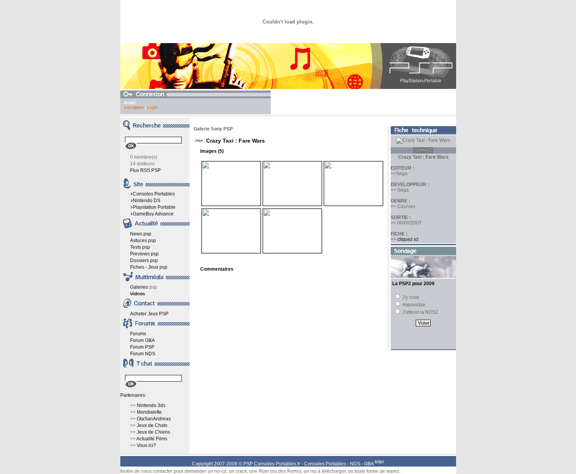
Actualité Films (151, 438)
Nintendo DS (146, 200)
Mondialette (149, 412)
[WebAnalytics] (379, 464)
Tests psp (140, 247)
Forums (138, 334)
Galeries (139, 287)
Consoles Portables (154, 194)
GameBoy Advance (153, 214)
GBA (368, 464)
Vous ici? (146, 445)
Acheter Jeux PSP (149, 314)
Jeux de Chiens (153, 432)
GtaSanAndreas (154, 419)
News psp (140, 234)
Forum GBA (142, 340)
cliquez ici (407, 239)
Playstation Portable (154, 207)
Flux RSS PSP (145, 170)
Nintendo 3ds (151, 405)
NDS (355, 464)
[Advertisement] (364, 102)
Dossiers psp (144, 260)
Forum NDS (142, 353)
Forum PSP (142, 347)
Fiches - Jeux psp (148, 267)
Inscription (134, 107)
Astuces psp (143, 240)
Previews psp (144, 254)
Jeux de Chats (152, 425)
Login (152, 107)
